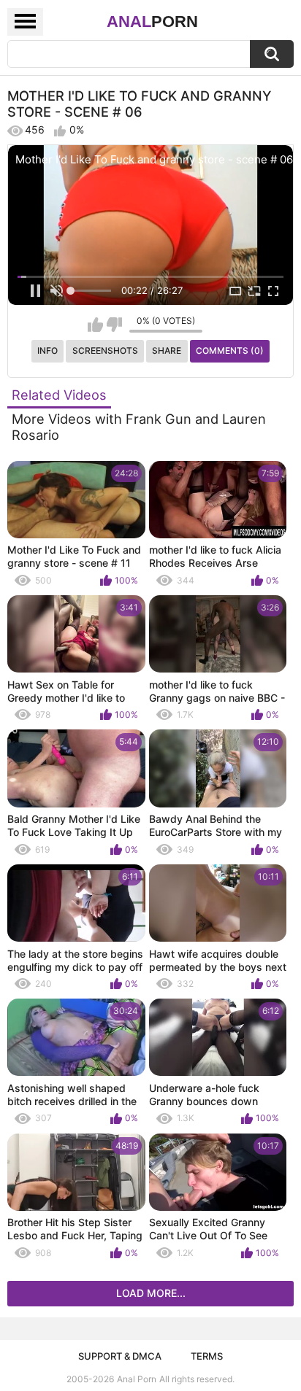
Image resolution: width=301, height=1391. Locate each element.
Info (47, 350)
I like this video (95, 324)
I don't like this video (114, 324)
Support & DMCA (119, 1356)
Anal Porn (136, 1378)
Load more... (151, 1293)
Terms (207, 1356)
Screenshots (105, 350)
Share (166, 350)
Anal (152, 21)
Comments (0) (230, 350)
